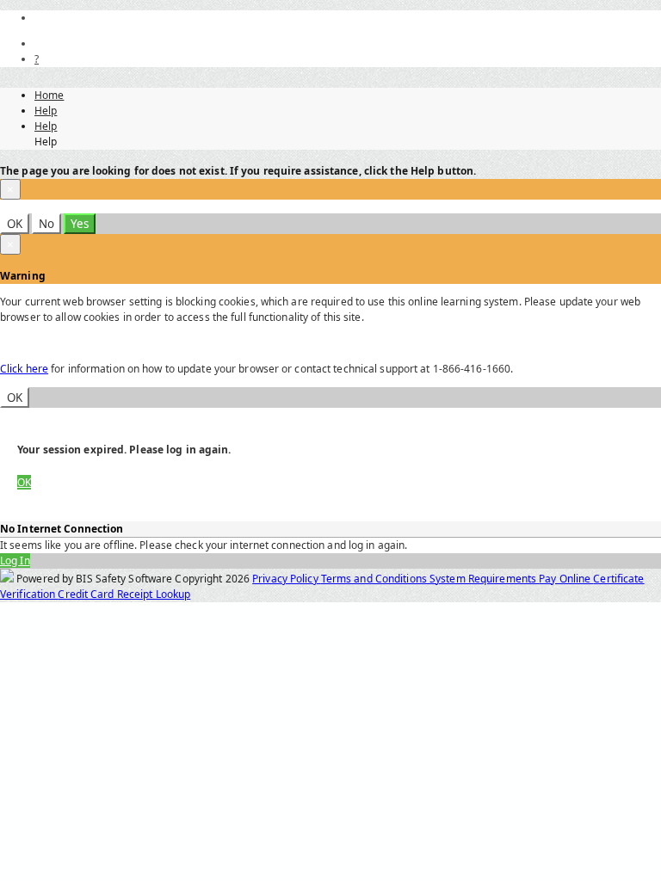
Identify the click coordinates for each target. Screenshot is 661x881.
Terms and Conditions (375, 578)
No (46, 223)
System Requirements (484, 578)
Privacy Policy (286, 578)
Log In (15, 560)
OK (14, 223)
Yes (80, 223)
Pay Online (566, 578)
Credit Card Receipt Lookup (124, 594)
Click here (24, 368)
